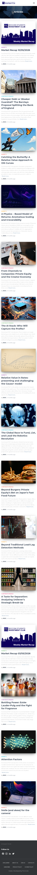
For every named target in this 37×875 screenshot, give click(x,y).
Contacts (31, 862)
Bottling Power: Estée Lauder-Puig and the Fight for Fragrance (16, 705)
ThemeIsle (25, 871)
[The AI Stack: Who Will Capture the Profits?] (18, 308)
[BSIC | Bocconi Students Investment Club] (9, 3)
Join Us (23, 862)
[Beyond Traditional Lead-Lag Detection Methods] (18, 527)
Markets (4, 47)
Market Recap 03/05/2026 (15, 653)
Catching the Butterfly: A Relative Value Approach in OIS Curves (16, 160)
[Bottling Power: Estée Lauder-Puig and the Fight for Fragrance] (18, 685)
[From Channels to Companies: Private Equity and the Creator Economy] (18, 253)
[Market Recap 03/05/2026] (18, 636)
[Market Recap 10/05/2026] (18, 32)
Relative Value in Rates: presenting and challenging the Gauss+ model (17, 380)
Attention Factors (11, 759)
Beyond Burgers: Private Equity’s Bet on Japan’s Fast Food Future (17, 492)
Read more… (29, 61)
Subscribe (7, 867)
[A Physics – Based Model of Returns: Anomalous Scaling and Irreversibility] (18, 196)
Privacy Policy (17, 867)
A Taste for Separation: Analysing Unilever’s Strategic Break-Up (14, 599)
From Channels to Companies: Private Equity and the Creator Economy (16, 274)
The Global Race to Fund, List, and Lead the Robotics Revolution (18, 435)
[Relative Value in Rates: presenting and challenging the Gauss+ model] (18, 360)
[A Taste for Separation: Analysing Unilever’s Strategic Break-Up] (18, 579)
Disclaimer (6, 862)
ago (11, 64)
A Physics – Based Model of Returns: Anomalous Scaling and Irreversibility (17, 217)
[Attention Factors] (18, 741)
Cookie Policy (29, 867)
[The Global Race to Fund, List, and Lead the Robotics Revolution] (18, 415)
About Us (15, 862)
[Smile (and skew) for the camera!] (18, 792)
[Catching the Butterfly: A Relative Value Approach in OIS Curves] (18, 139)
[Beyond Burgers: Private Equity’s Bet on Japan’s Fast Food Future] (18, 472)
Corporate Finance (7, 96)
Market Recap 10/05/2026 (15, 50)
